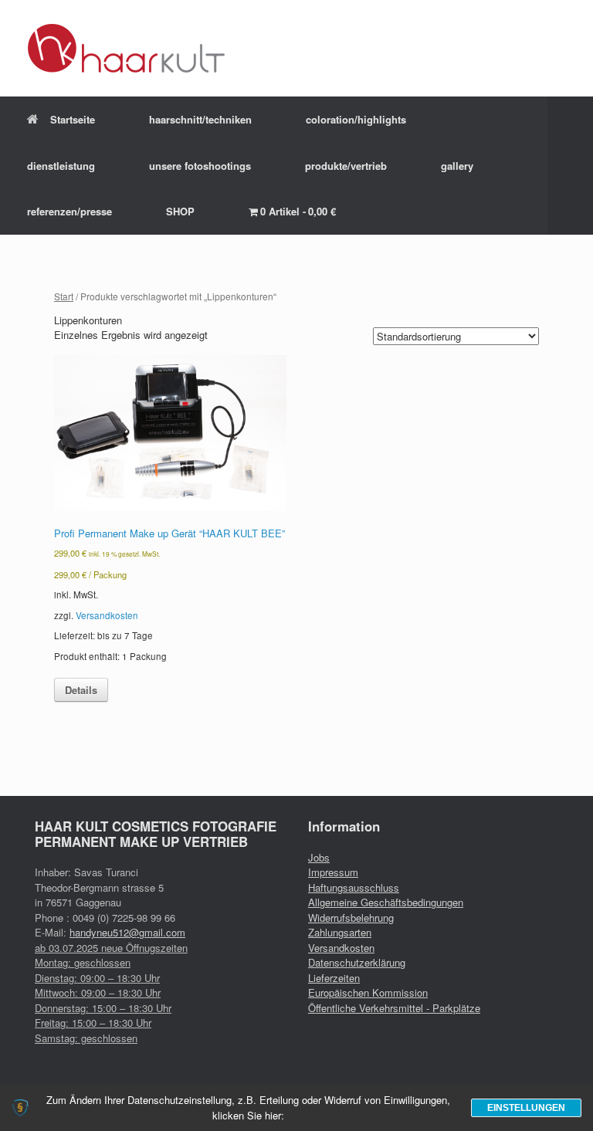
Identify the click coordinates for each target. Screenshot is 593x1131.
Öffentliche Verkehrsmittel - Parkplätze (394, 1008)
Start (63, 296)
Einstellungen (526, 1107)
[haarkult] (126, 48)
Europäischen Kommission (368, 992)
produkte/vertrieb (346, 165)
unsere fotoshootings (200, 165)
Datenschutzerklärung (356, 962)
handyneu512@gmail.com (127, 932)
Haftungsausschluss (353, 887)
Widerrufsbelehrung (351, 917)
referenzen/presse (69, 211)
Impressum (333, 872)
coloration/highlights (356, 119)
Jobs (319, 857)
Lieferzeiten (334, 977)
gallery (457, 165)
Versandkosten (107, 615)
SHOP (180, 211)
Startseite (72, 119)
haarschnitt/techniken (200, 119)
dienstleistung (61, 165)
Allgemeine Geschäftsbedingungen (385, 902)
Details (81, 689)
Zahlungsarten (339, 932)
